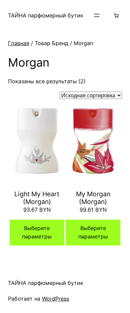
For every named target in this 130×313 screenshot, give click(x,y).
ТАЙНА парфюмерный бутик (45, 15)
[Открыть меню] (97, 15)
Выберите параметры (37, 232)
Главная (18, 43)
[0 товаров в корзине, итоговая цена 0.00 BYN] (116, 15)
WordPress (55, 298)
